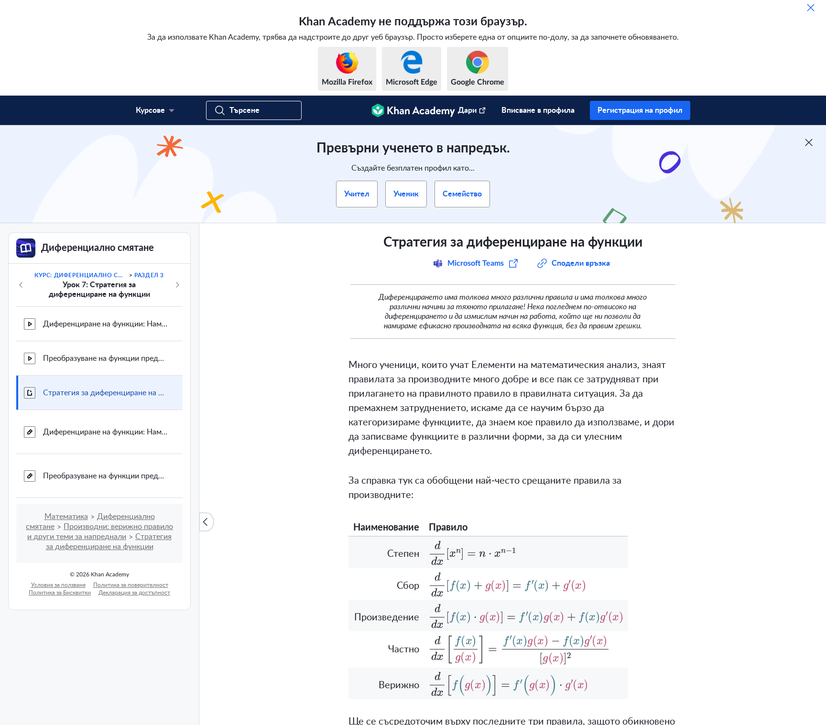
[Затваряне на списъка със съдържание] (206, 521)
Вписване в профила (538, 110)
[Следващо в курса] (177, 285)
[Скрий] (810, 7)
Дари (467, 110)
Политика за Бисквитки (60, 592)
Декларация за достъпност (134, 592)
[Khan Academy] (413, 110)
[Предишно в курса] (21, 285)
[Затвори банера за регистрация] (808, 142)
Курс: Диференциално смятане (80, 275)
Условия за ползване (58, 585)
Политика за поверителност (130, 585)
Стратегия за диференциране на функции (105, 393)
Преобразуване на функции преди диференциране (105, 358)
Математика (66, 516)
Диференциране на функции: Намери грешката (105, 324)
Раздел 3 (149, 275)
